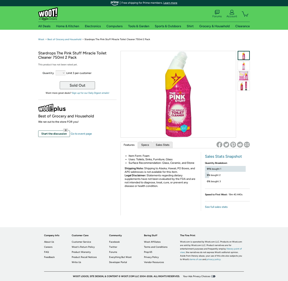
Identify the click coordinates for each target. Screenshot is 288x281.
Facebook (114, 241)
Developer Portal (118, 262)
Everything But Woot (120, 257)
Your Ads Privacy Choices (196, 276)
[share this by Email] (247, 145)
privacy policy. (213, 259)
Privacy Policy (151, 257)
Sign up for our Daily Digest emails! (90, 93)
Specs (145, 145)
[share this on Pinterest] (233, 145)
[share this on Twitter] (226, 145)
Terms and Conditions (156, 247)
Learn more (170, 3)
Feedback (49, 257)
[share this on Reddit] (240, 145)
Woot (41, 39)
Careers (48, 247)
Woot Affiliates (152, 241)
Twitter (113, 247)
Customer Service (81, 241)
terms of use (196, 259)
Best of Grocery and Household (64, 39)
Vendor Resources (154, 262)
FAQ (46, 252)
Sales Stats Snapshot (223, 156)
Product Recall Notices (84, 257)
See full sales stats (216, 207)
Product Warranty (81, 252)
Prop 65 (148, 252)
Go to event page (81, 133)
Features (129, 145)
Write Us (76, 262)
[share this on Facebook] (219, 145)
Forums (217, 16)
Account (231, 16)
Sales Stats (162, 145)
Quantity (48, 73)
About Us (49, 241)
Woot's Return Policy (83, 247)
